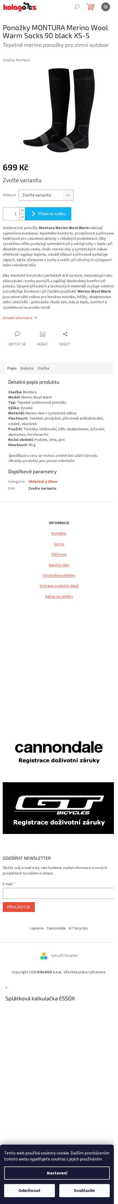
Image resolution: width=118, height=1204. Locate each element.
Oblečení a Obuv (42, 481)
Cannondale (56, 928)
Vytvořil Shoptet (64, 955)
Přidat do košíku (52, 213)
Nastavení (57, 1173)
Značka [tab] (43, 368)
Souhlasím (84, 1191)
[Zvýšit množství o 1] (22, 210)
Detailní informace (17, 318)
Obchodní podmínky (59, 575)
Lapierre (37, 928)
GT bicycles (78, 928)
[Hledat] (76, 6)
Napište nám (59, 565)
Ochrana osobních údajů (59, 586)
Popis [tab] (12, 368)
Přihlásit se (18, 907)
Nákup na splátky (59, 596)
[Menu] (105, 6)
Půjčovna (59, 554)
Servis (59, 544)
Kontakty (59, 533)
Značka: (16, 60)
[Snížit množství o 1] (22, 217)
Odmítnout (29, 1191)
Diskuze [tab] (27, 368)
